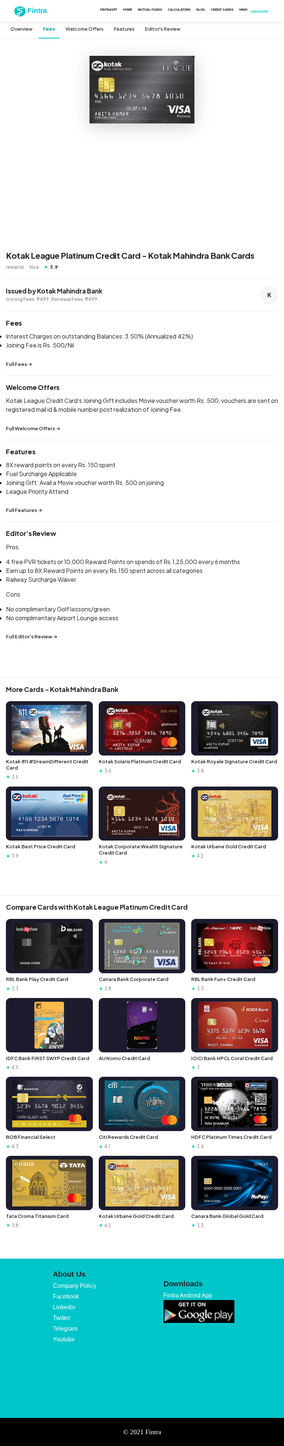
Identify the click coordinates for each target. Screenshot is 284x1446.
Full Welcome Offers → (33, 428)
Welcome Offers (84, 29)
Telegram (65, 1329)
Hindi (243, 9)
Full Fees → (19, 364)
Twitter (61, 1318)
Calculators (179, 9)
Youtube (64, 1339)
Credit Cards (222, 9)
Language (258, 11)
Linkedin (64, 1307)
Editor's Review (162, 29)
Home (127, 9)
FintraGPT (108, 9)
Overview (21, 29)
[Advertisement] (142, 188)
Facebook (66, 1296)
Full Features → (24, 510)
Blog (200, 9)
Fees (49, 29)
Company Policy (74, 1286)
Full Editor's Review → (31, 636)
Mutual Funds (150, 9)
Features (124, 29)
